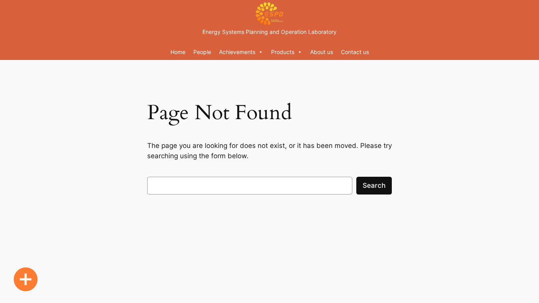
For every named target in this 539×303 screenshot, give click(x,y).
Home (177, 52)
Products (282, 52)
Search (374, 185)
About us (321, 52)
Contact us (355, 52)
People (202, 52)
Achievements (237, 52)
